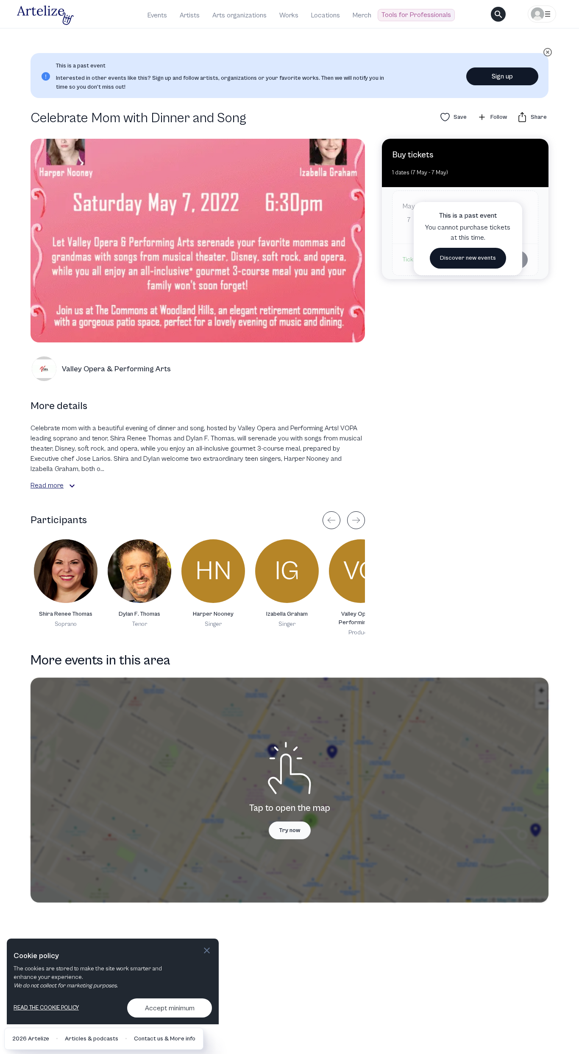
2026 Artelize (30, 1038)
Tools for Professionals (416, 15)
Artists (190, 15)
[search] (498, 14)
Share (539, 117)
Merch (362, 15)
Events (157, 15)
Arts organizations (239, 15)
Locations (325, 15)
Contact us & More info (164, 1038)
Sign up (502, 76)
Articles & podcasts (91, 1038)
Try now (289, 830)
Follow (498, 117)
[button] (72, 485)
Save (460, 117)
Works (288, 15)
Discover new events (468, 258)
